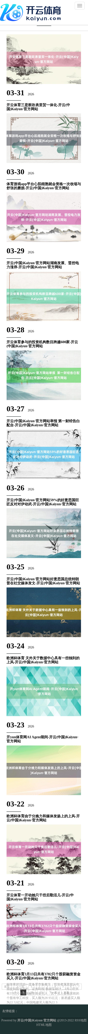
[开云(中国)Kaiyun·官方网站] (31, 12)
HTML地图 (44, 1025)
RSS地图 (81, 1020)
